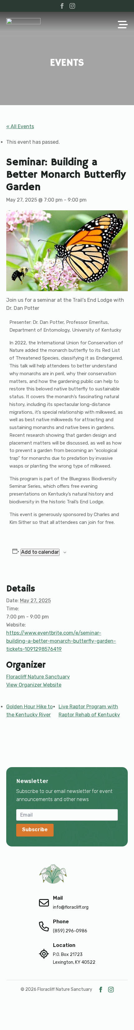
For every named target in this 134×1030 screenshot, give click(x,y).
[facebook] (62, 6)
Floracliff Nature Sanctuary (38, 677)
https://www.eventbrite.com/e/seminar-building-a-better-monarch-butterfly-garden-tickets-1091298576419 (61, 641)
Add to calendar (40, 552)
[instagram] (72, 6)
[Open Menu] (123, 25)
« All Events (20, 126)
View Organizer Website (33, 685)
